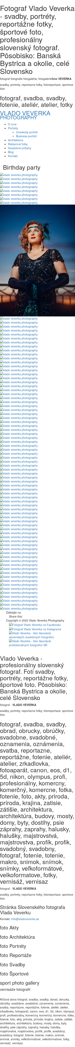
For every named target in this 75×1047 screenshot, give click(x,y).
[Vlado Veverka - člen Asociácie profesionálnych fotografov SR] (37, 643)
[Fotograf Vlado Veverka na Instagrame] (35, 629)
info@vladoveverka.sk (25, 919)
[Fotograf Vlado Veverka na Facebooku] (35, 624)
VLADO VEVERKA (25, 113)
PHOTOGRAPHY (18, 117)
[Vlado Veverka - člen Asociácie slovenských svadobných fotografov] (37, 635)
